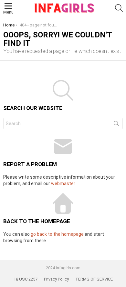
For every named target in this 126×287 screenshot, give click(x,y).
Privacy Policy (56, 279)
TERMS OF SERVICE (94, 279)
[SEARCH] (119, 8)
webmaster (63, 183)
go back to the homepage (57, 234)
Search (116, 125)
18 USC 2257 (25, 279)
